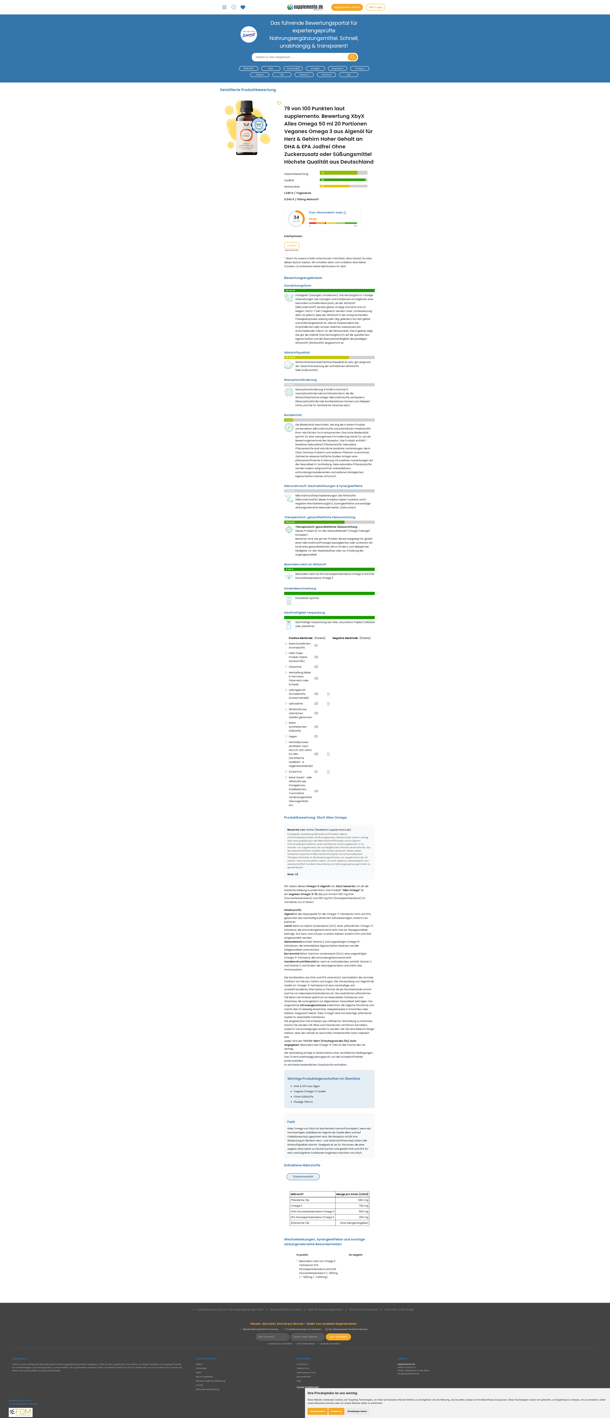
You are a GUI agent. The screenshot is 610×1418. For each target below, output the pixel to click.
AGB (299, 1380)
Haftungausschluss (306, 1372)
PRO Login (375, 7)
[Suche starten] (352, 57)
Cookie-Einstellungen (308, 1386)
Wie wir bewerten (204, 1376)
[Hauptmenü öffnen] (224, 7)
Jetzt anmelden (338, 1336)
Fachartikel (201, 1368)
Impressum (302, 1364)
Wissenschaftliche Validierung (210, 1380)
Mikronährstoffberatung (207, 1389)
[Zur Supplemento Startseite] (306, 7)
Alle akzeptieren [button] (317, 1411)
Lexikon (199, 1364)
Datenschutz (303, 1368)
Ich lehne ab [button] (336, 1411)
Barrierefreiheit (304, 1376)
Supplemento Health (347, 7)
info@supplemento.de (408, 1373)
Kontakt (199, 1385)
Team (198, 1372)
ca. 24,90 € (292, 246)
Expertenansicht (303, 1176)
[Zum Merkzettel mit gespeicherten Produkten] (243, 7)
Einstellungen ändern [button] (357, 1411)
